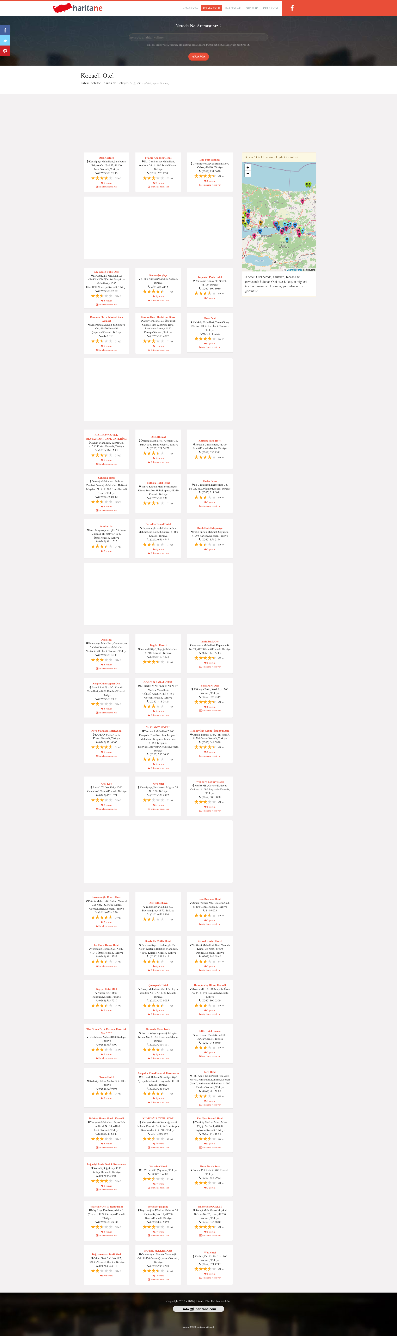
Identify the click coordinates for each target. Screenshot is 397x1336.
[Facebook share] (5, 30)
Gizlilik (252, 8)
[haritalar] (78, 7)
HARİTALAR (233, 8)
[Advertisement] (198, 123)
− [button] (247, 173)
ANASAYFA (190, 8)
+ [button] (247, 167)
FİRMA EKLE (211, 8)
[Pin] (5, 51)
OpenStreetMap (295, 269)
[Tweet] (5, 40)
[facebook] (292, 7)
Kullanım (270, 8)
